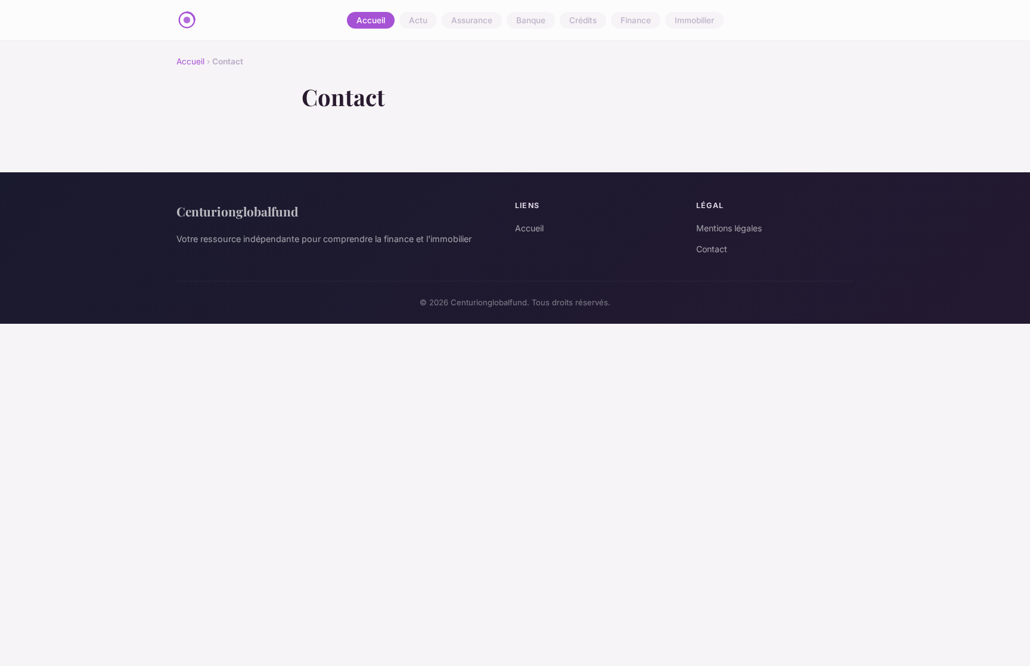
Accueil (370, 20)
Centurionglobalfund (237, 211)
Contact (711, 249)
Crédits (583, 20)
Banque (530, 20)
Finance (636, 20)
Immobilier (694, 20)
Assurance (471, 20)
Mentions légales (729, 228)
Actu (418, 20)
